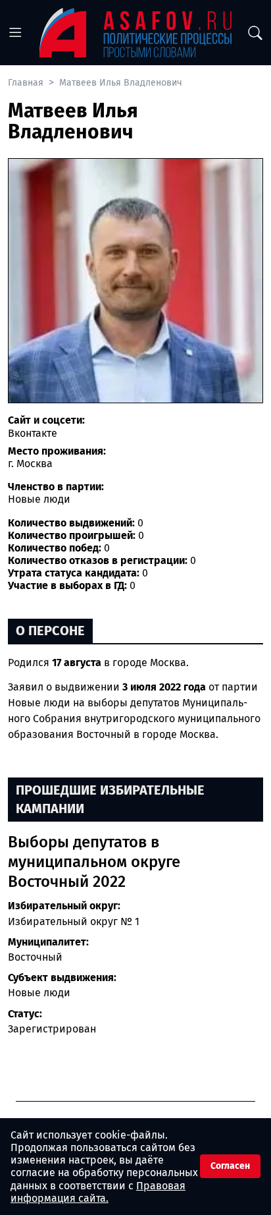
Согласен (230, 1166)
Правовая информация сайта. (98, 1191)
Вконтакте (32, 433)
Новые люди (39, 992)
